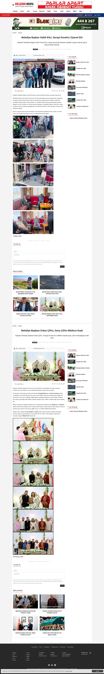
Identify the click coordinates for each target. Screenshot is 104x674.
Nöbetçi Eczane (42, 655)
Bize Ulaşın (70, 647)
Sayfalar (52, 654)
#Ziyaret (48, 240)
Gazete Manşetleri (66, 654)
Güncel (68, 11)
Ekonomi (42, 11)
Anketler (41, 654)
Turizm (22, 11)
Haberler (14, 32)
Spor (28, 11)
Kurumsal (63, 647)
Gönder (62, 266)
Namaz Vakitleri (66, 655)
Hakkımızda (55, 647)
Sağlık (49, 11)
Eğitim (75, 11)
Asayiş (35, 11)
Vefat (61, 11)
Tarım (55, 11)
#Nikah (47, 561)
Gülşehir (15, 11)
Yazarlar (98, 15)
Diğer (80, 11)
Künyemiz (47, 647)
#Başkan (43, 240)
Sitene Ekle (34, 647)
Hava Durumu (54, 655)
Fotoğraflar (89, 15)
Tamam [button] (97, 671)
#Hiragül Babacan (32, 561)
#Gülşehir (30, 240)
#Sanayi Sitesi (36, 240)
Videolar (80, 15)
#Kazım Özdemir (41, 561)
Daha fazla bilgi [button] (68, 671)
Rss (41, 647)
